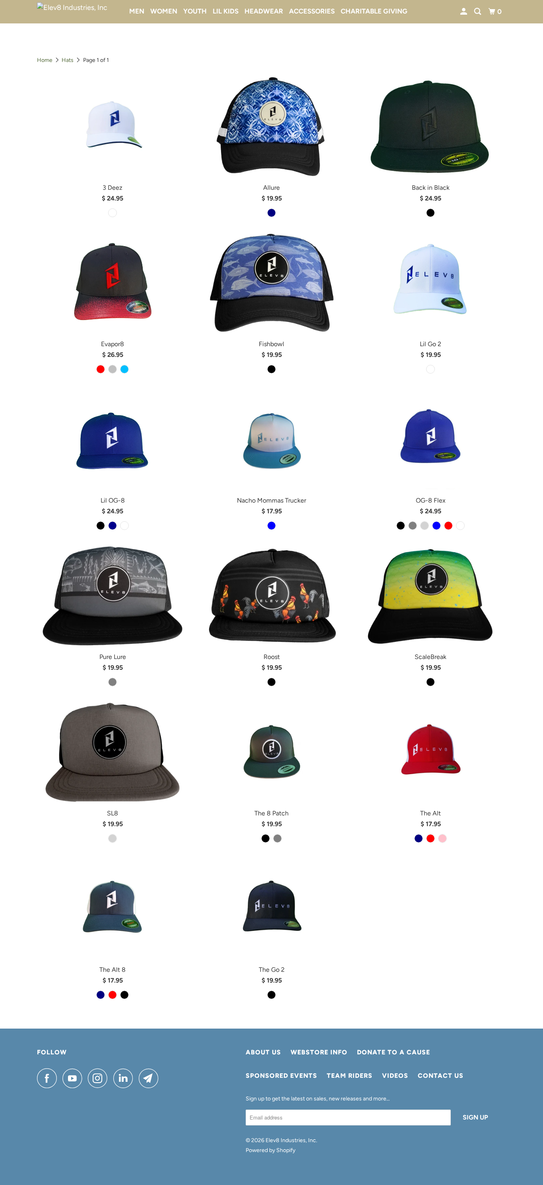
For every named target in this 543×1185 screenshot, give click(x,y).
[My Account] (464, 11)
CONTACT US (440, 1075)
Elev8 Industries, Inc (291, 1140)
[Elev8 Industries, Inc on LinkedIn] (125, 1078)
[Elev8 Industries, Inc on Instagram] (100, 1078)
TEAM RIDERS (349, 1075)
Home (44, 60)
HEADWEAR (263, 11)
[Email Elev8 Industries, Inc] (151, 1078)
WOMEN (163, 11)
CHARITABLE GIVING (374, 11)
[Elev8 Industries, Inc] (77, 11)
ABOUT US (263, 1052)
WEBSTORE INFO (319, 1052)
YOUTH (195, 11)
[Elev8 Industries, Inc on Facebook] (49, 1078)
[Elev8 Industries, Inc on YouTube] (74, 1078)
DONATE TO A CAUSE (393, 1052)
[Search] (478, 11)
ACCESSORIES (312, 11)
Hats (68, 60)
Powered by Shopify (270, 1150)
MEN (136, 11)
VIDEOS (395, 1075)
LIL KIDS (226, 11)
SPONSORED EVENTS (281, 1075)
